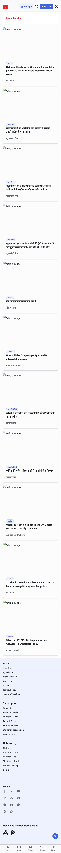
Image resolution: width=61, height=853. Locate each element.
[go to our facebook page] (4, 791)
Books (6, 770)
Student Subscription (13, 730)
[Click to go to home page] (5, 7)
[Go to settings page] (55, 836)
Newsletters (9, 734)
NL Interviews (9, 757)
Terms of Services (11, 694)
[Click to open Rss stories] (11, 798)
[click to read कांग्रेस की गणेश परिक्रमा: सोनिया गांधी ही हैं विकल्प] (30, 446)
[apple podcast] (18, 798)
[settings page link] (36, 6)
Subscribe (46, 6)
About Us (7, 668)
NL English (8, 748)
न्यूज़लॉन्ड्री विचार (10, 672)
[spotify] (18, 805)
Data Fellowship (11, 765)
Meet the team (10, 677)
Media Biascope (10, 752)
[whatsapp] (11, 812)
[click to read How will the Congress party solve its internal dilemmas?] (30, 331)
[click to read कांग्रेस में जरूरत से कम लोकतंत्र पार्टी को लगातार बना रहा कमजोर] (30, 388)
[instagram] (4, 798)
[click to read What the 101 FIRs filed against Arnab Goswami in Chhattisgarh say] (30, 616)
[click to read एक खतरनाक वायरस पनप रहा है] (30, 277)
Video (19, 848)
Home (8, 848)
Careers (6, 686)
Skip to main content (16, 19)
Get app (28, 6)
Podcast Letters (10, 725)
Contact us (8, 681)
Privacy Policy (9, 690)
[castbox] (4, 812)
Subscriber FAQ (10, 717)
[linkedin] (11, 805)
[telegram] (4, 805)
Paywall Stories (10, 721)
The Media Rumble (12, 761)
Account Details (10, 712)
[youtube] (18, 791)
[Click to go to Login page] (56, 6)
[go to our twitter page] (11, 791)
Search (42, 850)
